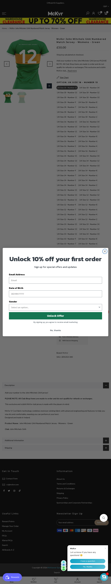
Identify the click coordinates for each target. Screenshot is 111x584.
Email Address (17, 274)
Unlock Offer (55, 316)
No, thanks (55, 330)
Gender (13, 301)
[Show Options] (99, 307)
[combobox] (54, 307)
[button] (104, 518)
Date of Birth (16, 288)
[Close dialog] (104, 251)
